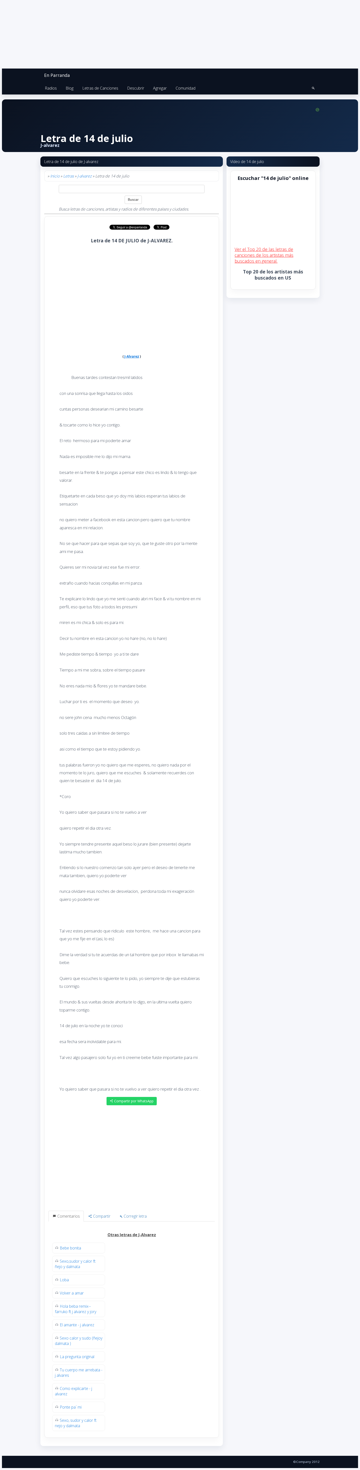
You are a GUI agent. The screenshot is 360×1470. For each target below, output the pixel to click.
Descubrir (135, 88)
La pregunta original (77, 1356)
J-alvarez (84, 176)
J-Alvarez (131, 356)
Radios (51, 88)
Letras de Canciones (100, 88)
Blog (69, 88)
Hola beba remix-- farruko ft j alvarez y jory (75, 1309)
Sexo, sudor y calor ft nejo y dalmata (75, 1423)
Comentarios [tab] (68, 1216)
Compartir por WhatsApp (133, 1101)
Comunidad (185, 88)
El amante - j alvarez (77, 1325)
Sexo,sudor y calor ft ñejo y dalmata (75, 1263)
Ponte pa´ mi (71, 1407)
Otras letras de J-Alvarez (132, 1234)
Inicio (55, 176)
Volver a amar (72, 1293)
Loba (64, 1279)
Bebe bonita (70, 1248)
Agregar (160, 88)
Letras (68, 176)
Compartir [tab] (101, 1216)
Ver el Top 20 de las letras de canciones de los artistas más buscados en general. (264, 255)
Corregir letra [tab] (135, 1216)
